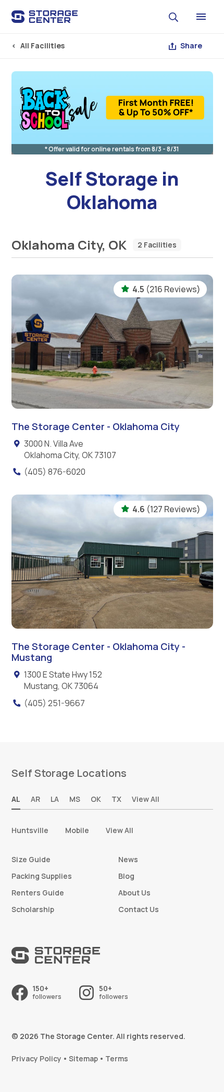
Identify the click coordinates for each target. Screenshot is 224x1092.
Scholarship (32, 909)
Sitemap (83, 1058)
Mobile (77, 830)
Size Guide (31, 859)
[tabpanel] (112, 830)
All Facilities (42, 45)
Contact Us (138, 909)
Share (191, 45)
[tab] (15, 800)
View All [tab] (145, 799)
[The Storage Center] (44, 16)
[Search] (175, 16)
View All (119, 830)
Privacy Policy (36, 1058)
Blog (126, 876)
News (128, 859)
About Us (134, 893)
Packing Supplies (41, 876)
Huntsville (29, 830)
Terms (116, 1058)
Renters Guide (37, 893)
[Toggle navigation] (201, 17)
